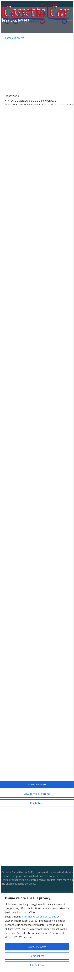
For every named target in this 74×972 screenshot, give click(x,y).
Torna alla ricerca (14, 38)
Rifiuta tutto (37, 965)
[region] (37, 932)
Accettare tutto (37, 946)
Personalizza (37, 956)
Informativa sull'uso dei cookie (39, 916)
